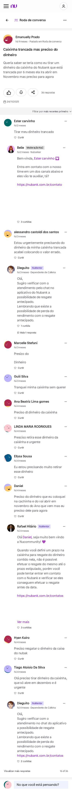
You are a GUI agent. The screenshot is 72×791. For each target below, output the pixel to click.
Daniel (18, 486)
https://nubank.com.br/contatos (40, 595)
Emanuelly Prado (28, 37)
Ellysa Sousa (23, 456)
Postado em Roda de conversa (46, 41)
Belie (20, 147)
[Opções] (65, 20)
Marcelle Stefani (25, 343)
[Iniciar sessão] (63, 6)
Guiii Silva (21, 376)
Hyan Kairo (22, 637)
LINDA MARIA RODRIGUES (32, 426)
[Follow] (21, 92)
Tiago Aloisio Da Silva (29, 667)
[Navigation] (6, 6)
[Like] (8, 92)
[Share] (33, 92)
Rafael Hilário (26, 526)
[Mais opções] (65, 121)
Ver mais (23, 622)
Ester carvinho (24, 121)
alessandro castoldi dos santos (36, 232)
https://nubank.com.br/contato (39, 184)
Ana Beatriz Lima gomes (31, 401)
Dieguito (23, 268)
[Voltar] (7, 20)
